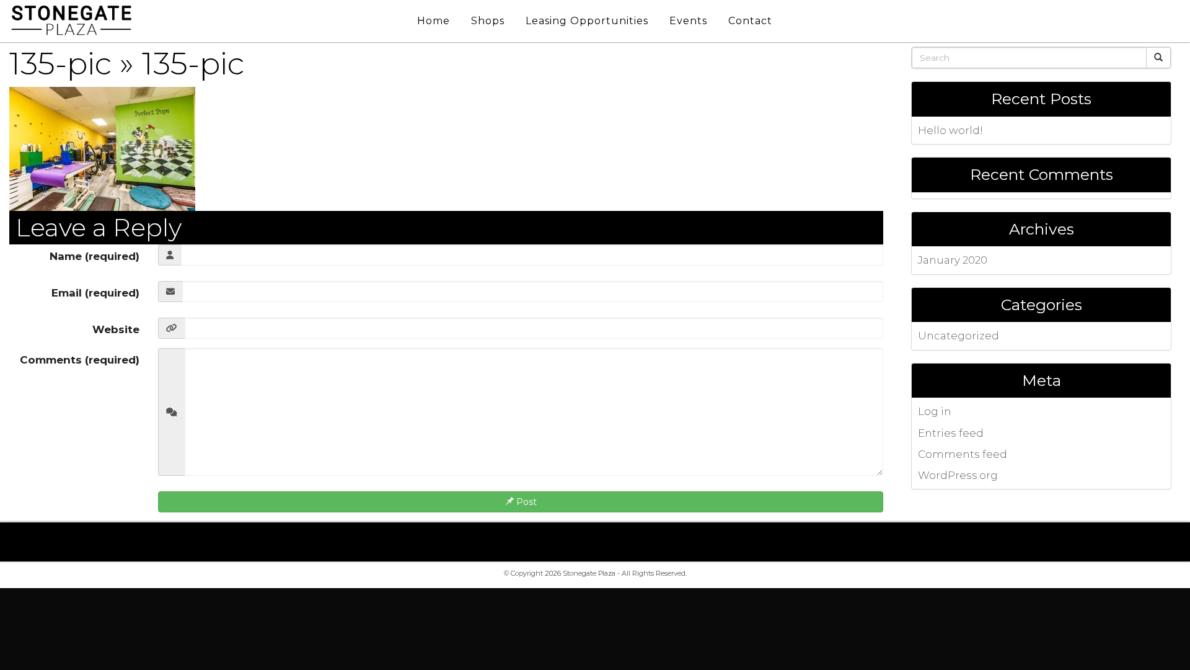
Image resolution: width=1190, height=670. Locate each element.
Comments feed (962, 454)
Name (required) (94, 256)
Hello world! (950, 130)
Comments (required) (79, 360)
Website (115, 329)
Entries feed (951, 433)
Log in (934, 411)
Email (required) (95, 293)
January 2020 (952, 260)
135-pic (60, 64)
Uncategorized (958, 335)
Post (525, 501)
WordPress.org (958, 475)
